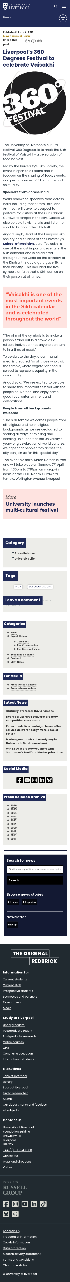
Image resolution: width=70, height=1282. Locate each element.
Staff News (17, 662)
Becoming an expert (22, 655)
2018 (13, 835)
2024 (14, 813)
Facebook (32, 39)
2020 (14, 828)
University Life (25, 559)
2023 (14, 816)
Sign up (12, 925)
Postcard (16, 658)
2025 (14, 809)
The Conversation (27, 645)
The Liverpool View (28, 649)
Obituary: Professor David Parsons (30, 711)
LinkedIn (38, 39)
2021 (13, 824)
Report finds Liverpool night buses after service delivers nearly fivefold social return (33, 730)
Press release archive (23, 688)
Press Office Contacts (24, 685)
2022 (14, 820)
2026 (14, 805)
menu (63, 18)
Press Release (25, 553)
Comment (22, 641)
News (7, 17)
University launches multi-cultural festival (32, 507)
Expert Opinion (19, 636)
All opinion (29, 902)
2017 (13, 839)
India (18, 587)
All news (13, 902)
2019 (14, 831)
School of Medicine (18, 244)
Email (26, 39)
